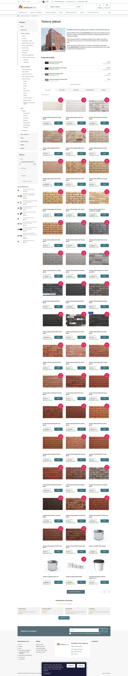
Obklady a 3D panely (25, 33)
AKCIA (22, 26)
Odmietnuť (71, 665)
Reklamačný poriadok (40, 646)
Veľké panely (26, 62)
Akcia (22, 173)
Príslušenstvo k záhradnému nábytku (29, 103)
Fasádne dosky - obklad (27, 40)
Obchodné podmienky (40, 648)
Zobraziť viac (64, 618)
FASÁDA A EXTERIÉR (25, 66)
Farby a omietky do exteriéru (28, 76)
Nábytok (22, 144)
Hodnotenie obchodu (64, 600)
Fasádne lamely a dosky (27, 69)
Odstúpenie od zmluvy (40, 652)
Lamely (23, 36)
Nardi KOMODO (26, 125)
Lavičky (24, 93)
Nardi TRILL (25, 127)
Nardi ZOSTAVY (26, 113)
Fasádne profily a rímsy (27, 74)
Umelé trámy (24, 52)
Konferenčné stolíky (27, 98)
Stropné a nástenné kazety (27, 45)
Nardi (22, 108)
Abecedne (103, 90)
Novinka (23, 175)
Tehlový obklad (25, 50)
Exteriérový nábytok (26, 79)
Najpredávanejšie (90, 90)
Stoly (24, 88)
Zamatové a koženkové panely (28, 57)
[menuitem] (23, 12)
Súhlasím (81, 665)
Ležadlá (24, 86)
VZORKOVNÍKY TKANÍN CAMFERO (24, 653)
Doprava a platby (39, 644)
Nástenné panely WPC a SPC (28, 43)
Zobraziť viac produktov (75, 84)
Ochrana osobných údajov (41, 650)
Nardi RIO (25, 120)
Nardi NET (25, 115)
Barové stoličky (26, 90)
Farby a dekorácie (24, 134)
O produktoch (22, 659)
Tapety (22, 138)
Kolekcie (23, 111)
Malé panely (25, 59)
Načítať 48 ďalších (75, 592)
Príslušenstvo (25, 130)
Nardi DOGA (26, 118)
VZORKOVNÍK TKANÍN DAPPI (25, 655)
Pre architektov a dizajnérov (24, 650)
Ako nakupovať (22, 657)
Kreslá (24, 83)
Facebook (75, 654)
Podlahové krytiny (24, 141)
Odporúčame (48, 90)
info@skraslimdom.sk (78, 649)
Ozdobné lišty (24, 30)
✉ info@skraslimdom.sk (70, 1)
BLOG (28, 1)
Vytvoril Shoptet (107, 673)
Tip (22, 177)
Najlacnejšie (62, 90)
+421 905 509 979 (77, 651)
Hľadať (78, 7)
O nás (19, 1)
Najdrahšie (75, 90)
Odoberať (103, 630)
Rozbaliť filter (27, 181)
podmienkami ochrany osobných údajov (92, 633)
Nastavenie (47, 673)
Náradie (22, 148)
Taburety (25, 95)
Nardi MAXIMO (26, 122)
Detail (58, 123)
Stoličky (25, 81)
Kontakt (23, 1)
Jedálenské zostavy (27, 100)
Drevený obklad (25, 48)
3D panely (24, 38)
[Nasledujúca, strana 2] (104, 592)
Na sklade (23, 171)
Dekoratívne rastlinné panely (28, 55)
